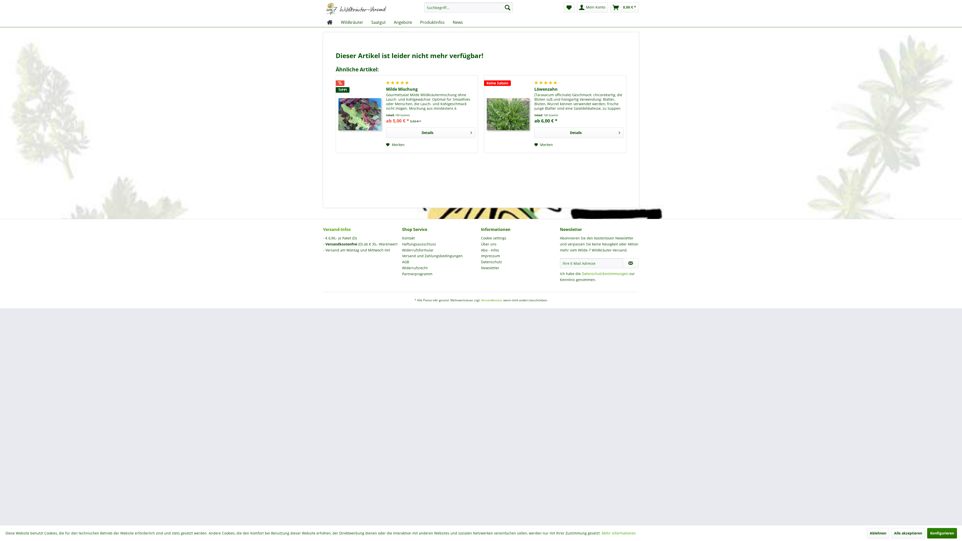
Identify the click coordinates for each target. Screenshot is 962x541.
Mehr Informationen (619, 533)
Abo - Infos (490, 250)
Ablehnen (878, 533)
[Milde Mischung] (359, 114)
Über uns (489, 244)
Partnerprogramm (417, 274)
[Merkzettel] (569, 8)
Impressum (490, 255)
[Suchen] (507, 8)
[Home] (329, 22)
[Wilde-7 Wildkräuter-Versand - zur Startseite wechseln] (356, 9)
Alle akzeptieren (908, 533)
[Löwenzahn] (508, 114)
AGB (405, 261)
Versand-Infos (337, 229)
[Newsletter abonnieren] (631, 263)
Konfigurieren (942, 533)
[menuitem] (468, 10)
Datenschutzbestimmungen (605, 273)
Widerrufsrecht (415, 267)
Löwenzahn (546, 89)
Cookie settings (493, 238)
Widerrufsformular (418, 250)
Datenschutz (491, 261)
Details (427, 132)
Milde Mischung (402, 89)
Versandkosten (491, 300)
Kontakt (408, 238)
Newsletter (490, 267)
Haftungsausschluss (419, 244)
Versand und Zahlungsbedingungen (432, 255)
